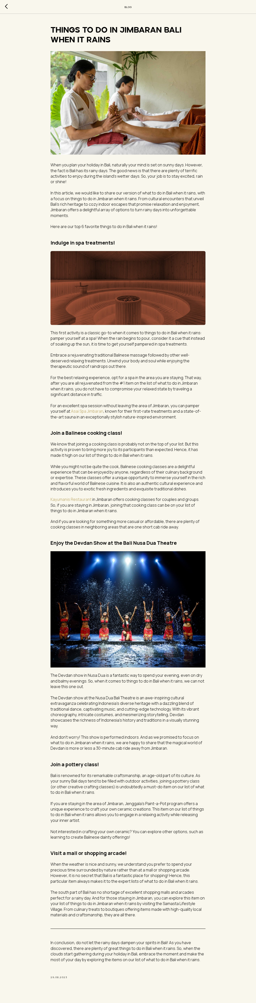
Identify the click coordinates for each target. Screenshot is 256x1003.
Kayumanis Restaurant (71, 499)
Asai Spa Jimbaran (87, 411)
